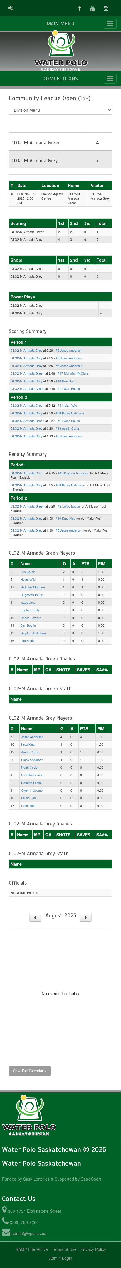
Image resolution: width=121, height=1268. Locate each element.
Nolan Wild (28, 579)
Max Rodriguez (31, 775)
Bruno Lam (29, 798)
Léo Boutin (28, 572)
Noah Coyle (29, 767)
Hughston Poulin (32, 595)
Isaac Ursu (28, 602)
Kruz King (28, 744)
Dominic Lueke (31, 782)
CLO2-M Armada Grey (26, 350)
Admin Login (60, 1258)
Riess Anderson (32, 760)
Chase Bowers (31, 617)
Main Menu (60, 23)
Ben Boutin (28, 625)
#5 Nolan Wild (67, 405)
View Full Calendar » (30, 1070)
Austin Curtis (30, 752)
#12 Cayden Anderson (73, 473)
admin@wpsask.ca (28, 1233)
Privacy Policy (93, 1249)
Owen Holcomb (32, 790)
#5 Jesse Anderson (69, 350)
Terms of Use (64, 1249)
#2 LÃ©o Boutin (69, 388)
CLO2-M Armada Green (27, 373)
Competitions (60, 78)
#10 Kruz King (65, 381)
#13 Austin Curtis (68, 428)
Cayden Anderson (33, 633)
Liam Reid (28, 805)
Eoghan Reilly (30, 610)
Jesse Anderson (32, 737)
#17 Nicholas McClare (73, 373)
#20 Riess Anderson (70, 413)
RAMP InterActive (31, 1249)
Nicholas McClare (33, 587)
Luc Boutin (28, 640)
